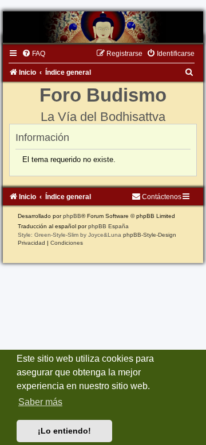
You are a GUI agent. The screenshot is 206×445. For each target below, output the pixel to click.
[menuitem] (33, 54)
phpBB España (108, 226)
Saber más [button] (40, 402)
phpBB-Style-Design (149, 235)
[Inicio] (103, 27)
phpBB (72, 216)
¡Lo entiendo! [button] (64, 430)
